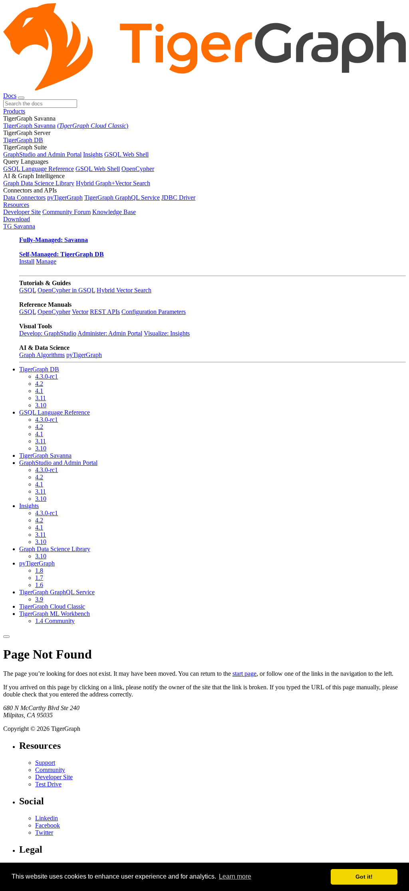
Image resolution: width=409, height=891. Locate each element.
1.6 (39, 584)
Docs (9, 95)
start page (244, 673)
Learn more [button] (235, 876)
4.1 (39, 390)
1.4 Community (55, 620)
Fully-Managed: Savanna (53, 239)
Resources (16, 204)
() (92, 125)
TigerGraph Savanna (29, 125)
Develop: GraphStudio (47, 333)
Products (14, 111)
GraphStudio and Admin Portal (42, 154)
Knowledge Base (114, 211)
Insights (93, 154)
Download (16, 219)
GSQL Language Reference (38, 168)
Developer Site (22, 211)
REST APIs (105, 311)
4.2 (39, 383)
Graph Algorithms (42, 354)
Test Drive (48, 784)
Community (50, 769)
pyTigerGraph (65, 197)
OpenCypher (137, 168)
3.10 (40, 405)
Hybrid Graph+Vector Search (113, 183)
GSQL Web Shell (126, 154)
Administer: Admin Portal (109, 333)
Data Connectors (24, 197)
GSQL (27, 290)
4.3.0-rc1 (46, 376)
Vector (80, 311)
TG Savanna (19, 226)
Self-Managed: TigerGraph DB (61, 254)
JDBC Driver (178, 197)
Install (26, 261)
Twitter (44, 832)
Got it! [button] (364, 876)
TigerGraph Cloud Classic (52, 606)
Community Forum (66, 211)
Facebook (47, 825)
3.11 (40, 398)
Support (45, 762)
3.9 (39, 599)
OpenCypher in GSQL (66, 290)
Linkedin (46, 818)
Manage (46, 261)
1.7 (39, 577)
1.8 (39, 570)
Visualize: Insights (167, 333)
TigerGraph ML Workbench (54, 613)
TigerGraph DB (23, 140)
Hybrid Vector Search (124, 290)
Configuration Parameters (153, 311)
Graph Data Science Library (38, 183)
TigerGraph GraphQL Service (122, 197)
